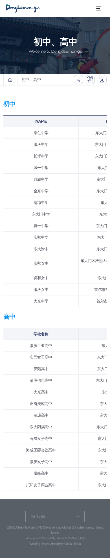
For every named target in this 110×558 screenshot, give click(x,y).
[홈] (10, 80)
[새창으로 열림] (90, 79)
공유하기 (78, 79)
